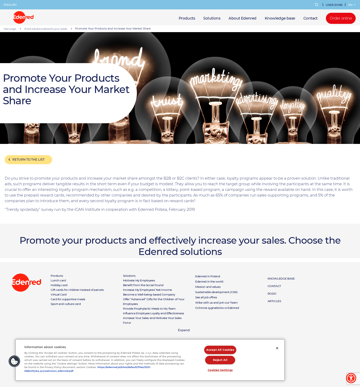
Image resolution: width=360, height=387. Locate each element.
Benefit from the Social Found (143, 285)
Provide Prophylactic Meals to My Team (149, 308)
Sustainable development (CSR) (216, 292)
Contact (310, 18)
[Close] (277, 348)
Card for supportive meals (68, 299)
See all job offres (206, 297)
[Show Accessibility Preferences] (351, 378)
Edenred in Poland (207, 276)
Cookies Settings (220, 370)
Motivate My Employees (139, 280)
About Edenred (242, 18)
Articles (274, 301)
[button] (14, 361)
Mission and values (207, 287)
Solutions (211, 18)
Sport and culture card (66, 304)
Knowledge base (280, 18)
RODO (272, 293)
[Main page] (23, 17)
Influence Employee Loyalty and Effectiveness (153, 313)
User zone (334, 5)
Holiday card (59, 285)
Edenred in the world (209, 281)
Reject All (220, 360)
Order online (341, 18)
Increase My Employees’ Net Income (147, 290)
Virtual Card (59, 294)
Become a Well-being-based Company (149, 294)
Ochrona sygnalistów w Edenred (217, 308)
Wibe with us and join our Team (216, 302)
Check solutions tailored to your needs (45, 28)
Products (187, 18)
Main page (10, 28)
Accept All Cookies (220, 349)
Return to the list (28, 159)
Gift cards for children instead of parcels (77, 290)
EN (350, 5)
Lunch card (58, 280)
